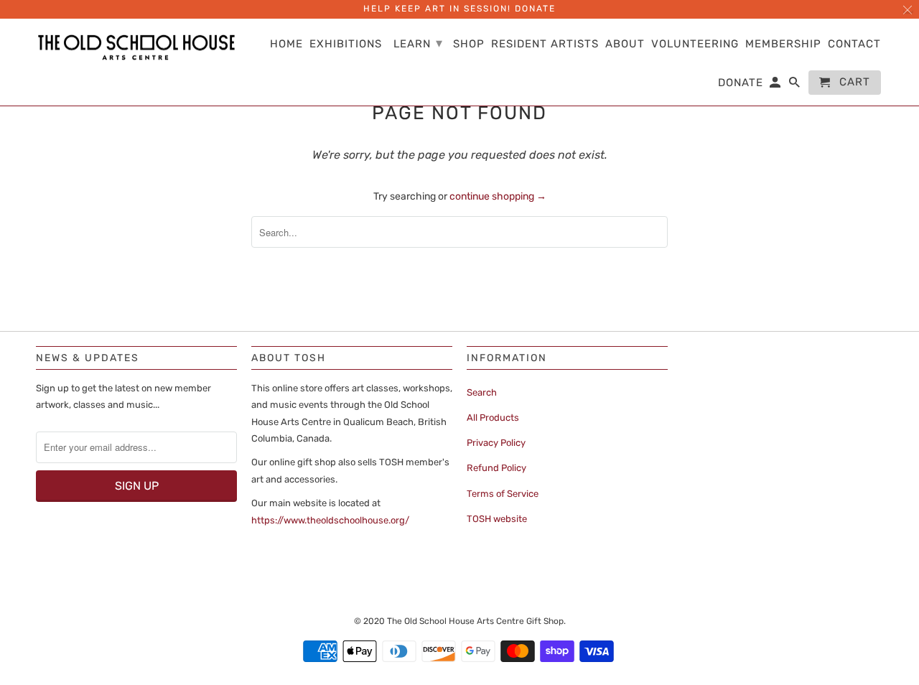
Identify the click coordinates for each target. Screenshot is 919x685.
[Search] (795, 85)
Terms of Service (502, 493)
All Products (493, 417)
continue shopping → (497, 196)
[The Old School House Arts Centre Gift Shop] (136, 47)
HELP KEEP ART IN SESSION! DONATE (459, 9)
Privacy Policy (496, 442)
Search (482, 392)
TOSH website (497, 518)
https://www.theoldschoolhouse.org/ (330, 520)
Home (286, 44)
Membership (783, 44)
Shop (469, 44)
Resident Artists (545, 44)
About (625, 44)
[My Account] (776, 85)
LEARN (418, 43)
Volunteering (695, 44)
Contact (854, 44)
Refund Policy (496, 467)
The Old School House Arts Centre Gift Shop (475, 621)
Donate (740, 83)
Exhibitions (345, 44)
